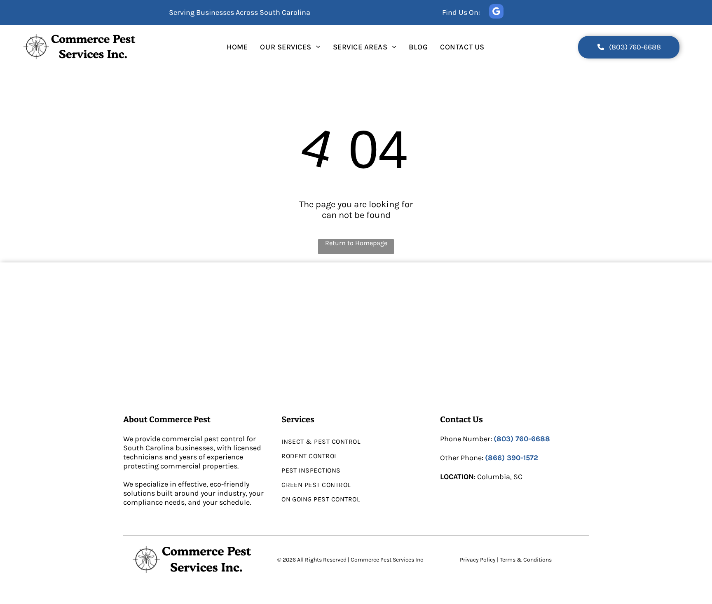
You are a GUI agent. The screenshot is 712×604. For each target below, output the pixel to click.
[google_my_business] (496, 12)
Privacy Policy (478, 559)
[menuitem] (237, 47)
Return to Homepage (356, 243)
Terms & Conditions (526, 559)
